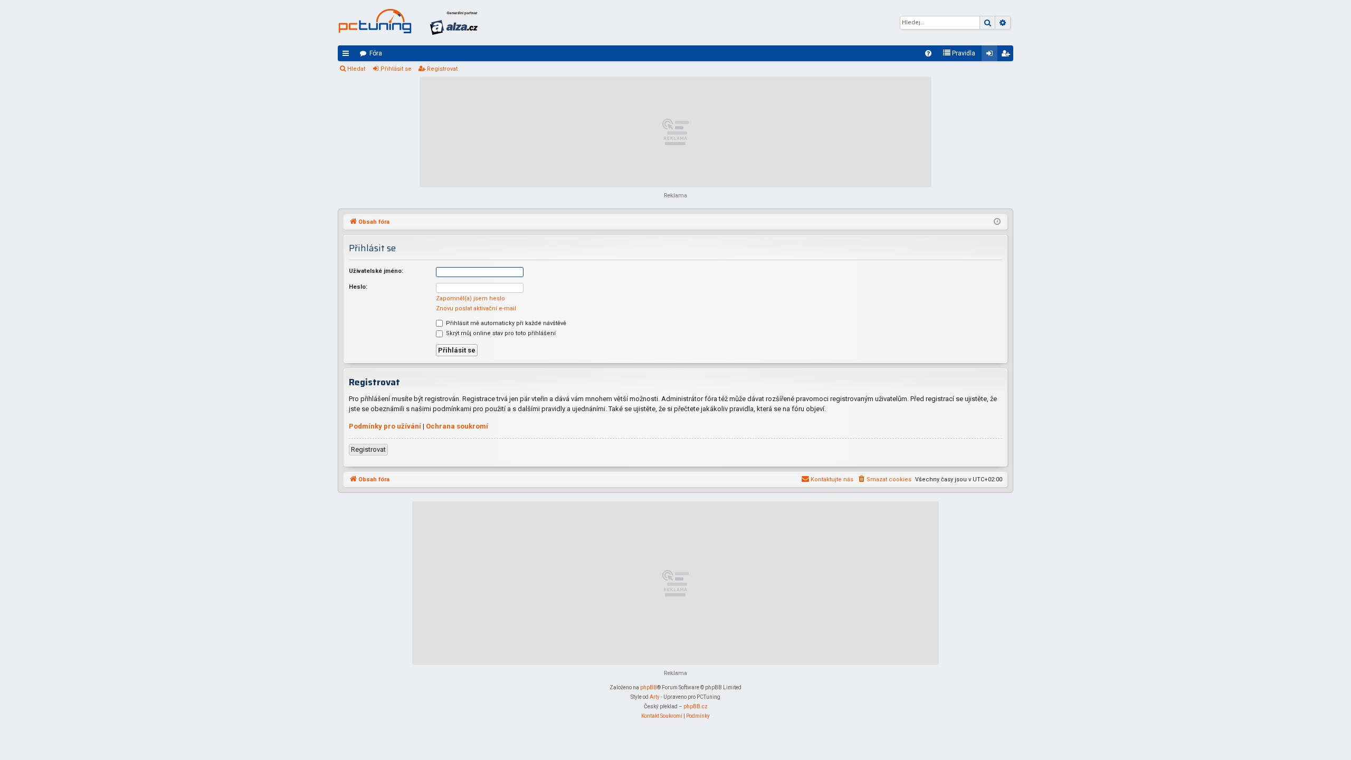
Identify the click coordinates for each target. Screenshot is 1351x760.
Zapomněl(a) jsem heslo (470, 298)
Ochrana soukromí (457, 426)
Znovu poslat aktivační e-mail (476, 308)
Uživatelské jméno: (376, 271)
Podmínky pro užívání (385, 426)
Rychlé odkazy (348, 55)
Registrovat (442, 68)
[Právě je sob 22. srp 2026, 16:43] (997, 222)
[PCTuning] (375, 21)
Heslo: (358, 286)
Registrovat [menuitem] (1007, 55)
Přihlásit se (396, 68)
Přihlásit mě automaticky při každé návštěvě (505, 323)
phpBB (648, 687)
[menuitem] (928, 53)
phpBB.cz (695, 706)
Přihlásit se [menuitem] (991, 55)
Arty (655, 697)
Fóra (375, 53)
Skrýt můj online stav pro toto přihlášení (500, 333)
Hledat (356, 68)
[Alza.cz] (453, 22)
